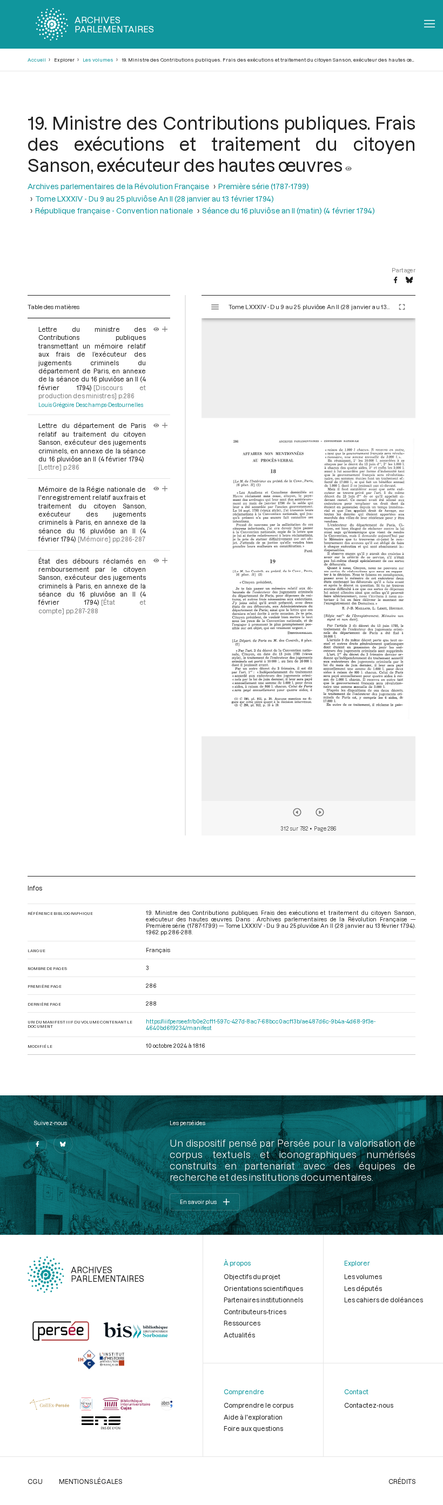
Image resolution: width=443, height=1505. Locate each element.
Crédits (401, 1481)
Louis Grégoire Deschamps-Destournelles (90, 405)
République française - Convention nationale (114, 210)
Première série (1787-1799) (263, 186)
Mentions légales (90, 1481)
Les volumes (98, 60)
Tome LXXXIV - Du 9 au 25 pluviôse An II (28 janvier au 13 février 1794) (154, 198)
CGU (35, 1481)
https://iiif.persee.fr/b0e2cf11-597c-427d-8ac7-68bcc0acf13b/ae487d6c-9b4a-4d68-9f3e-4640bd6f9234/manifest (260, 1024)
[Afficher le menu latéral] (215, 307)
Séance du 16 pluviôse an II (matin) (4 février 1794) (288, 210)
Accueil (37, 60)
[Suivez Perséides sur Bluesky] (63, 1144)
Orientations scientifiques (263, 1288)
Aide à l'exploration (253, 1417)
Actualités (239, 1335)
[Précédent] (297, 812)
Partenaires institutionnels (263, 1299)
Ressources (242, 1323)
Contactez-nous (368, 1405)
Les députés (363, 1288)
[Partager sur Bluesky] (409, 280)
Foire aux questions (253, 1428)
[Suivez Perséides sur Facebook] (37, 1144)
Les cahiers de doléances (383, 1299)
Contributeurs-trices (255, 1311)
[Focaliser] (165, 329)
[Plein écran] (402, 307)
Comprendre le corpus (258, 1405)
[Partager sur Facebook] (395, 280)
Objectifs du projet (252, 1276)
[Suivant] (319, 812)
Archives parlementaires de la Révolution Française (118, 186)
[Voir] (348, 164)
